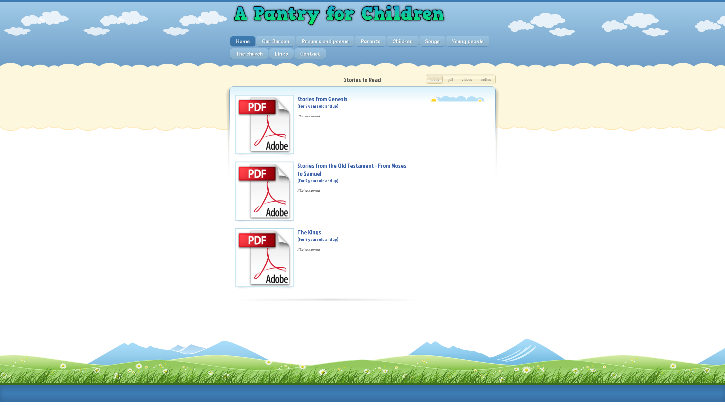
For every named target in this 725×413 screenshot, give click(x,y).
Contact (310, 53)
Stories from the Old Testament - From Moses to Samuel (351, 169)
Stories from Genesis (322, 98)
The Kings (309, 232)
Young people (468, 41)
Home (243, 41)
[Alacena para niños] (339, 29)
